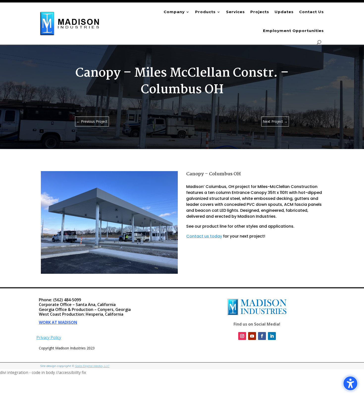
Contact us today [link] (204, 236)
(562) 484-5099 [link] (67, 300)
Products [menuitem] (205, 11)
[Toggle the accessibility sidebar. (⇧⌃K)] (350, 383)
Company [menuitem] (174, 11)
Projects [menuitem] (259, 11)
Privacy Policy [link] (48, 337)
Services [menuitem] (235, 11)
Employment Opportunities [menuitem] (293, 30)
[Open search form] (319, 42)
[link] (70, 23)
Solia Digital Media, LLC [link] (92, 366)
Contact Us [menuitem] (311, 11)
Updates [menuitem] (284, 11)
